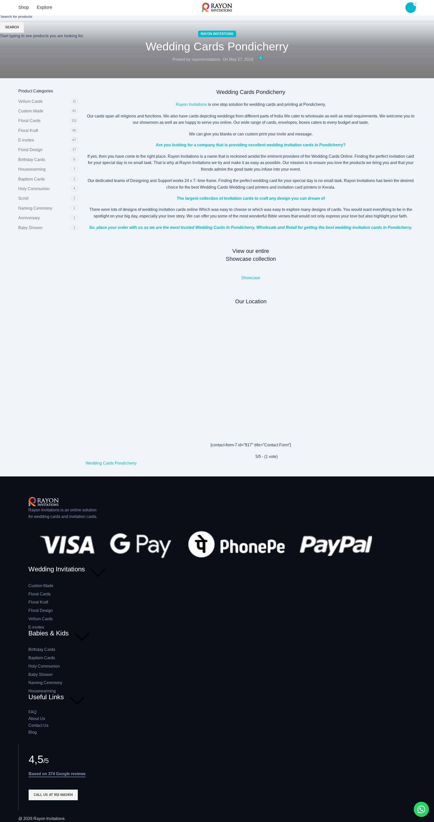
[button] (421, 809)
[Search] (64, 8)
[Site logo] (217, 7)
